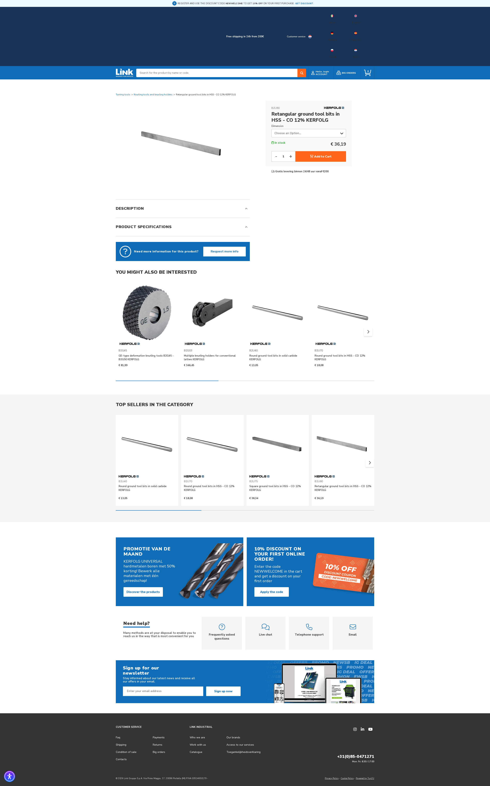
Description (130, 208)
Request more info (224, 251)
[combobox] (221, 73)
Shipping (121, 745)
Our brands (233, 737)
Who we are (197, 737)
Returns (157, 745)
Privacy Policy (332, 778)
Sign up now (223, 691)
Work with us (198, 745)
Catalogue (196, 752)
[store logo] (124, 73)
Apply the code (271, 592)
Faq (118, 737)
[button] (368, 332)
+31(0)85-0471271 (355, 756)
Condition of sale (126, 752)
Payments (159, 737)
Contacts (121, 759)
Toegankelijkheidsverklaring (243, 752)
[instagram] (355, 729)
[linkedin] (362, 729)
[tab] (183, 208)
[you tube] (370, 729)
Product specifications (144, 226)
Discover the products (143, 592)
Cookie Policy (347, 778)
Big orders (159, 752)
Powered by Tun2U (365, 778)
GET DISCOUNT (304, 3)
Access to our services (240, 745)
